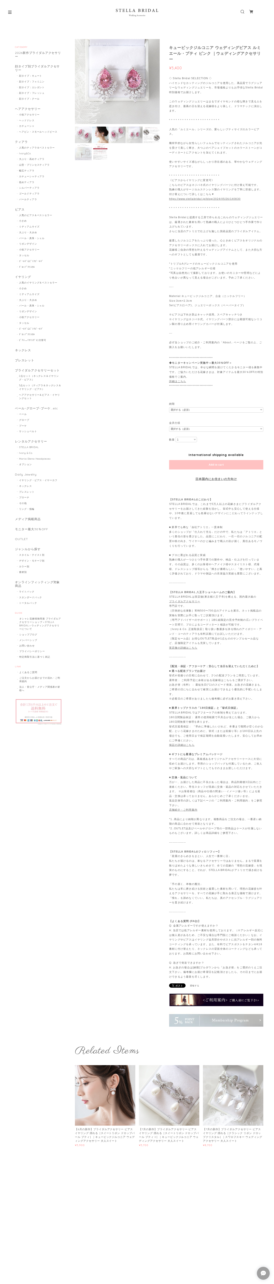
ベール (23, 414)
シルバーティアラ (29, 187)
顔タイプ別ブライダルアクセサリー (37, 68)
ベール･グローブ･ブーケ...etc (36, 408)
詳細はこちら (177, 381)
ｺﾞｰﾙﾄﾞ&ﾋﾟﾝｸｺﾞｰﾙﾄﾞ (31, 261)
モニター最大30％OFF (31, 529)
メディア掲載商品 (28, 519)
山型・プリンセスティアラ (34, 164)
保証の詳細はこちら (182, 744)
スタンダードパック (30, 597)
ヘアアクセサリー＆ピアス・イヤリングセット (39, 396)
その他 (23, 503)
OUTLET (21, 539)
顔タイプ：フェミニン (32, 81)
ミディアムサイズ (29, 226)
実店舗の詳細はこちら (183, 647)
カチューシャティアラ (32, 176)
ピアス (20, 209)
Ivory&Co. (25, 153)
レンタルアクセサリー (31, 441)
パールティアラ (28, 199)
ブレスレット (24, 360)
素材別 (23, 572)
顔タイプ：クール (29, 98)
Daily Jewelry (25, 474)
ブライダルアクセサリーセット (37, 370)
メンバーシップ (28, 640)
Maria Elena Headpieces (35, 458)
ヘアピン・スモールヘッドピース (38, 131)
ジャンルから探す (28, 549)
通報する (194, 985)
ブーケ (23, 425)
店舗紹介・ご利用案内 (183, 809)
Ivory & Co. (26, 452)
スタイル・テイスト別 (32, 554)
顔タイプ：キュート (30, 75)
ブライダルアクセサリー (184, 601)
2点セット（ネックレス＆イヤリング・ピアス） (39, 377)
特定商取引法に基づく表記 (34, 656)
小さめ (23, 220)
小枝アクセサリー (29, 114)
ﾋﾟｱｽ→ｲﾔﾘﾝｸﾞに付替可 (32, 340)
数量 (172, 439)
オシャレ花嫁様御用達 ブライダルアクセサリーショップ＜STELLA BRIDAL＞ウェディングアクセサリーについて (40, 623)
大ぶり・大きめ (28, 232)
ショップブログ (28, 634)
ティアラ (21, 142)
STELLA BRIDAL (29, 447)
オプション (25, 464)
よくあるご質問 (28, 672)
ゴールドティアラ (29, 193)
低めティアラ (26, 182)
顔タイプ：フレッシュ (32, 92)
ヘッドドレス (26, 120)
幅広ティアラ (26, 170)
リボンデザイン (28, 243)
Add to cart (216, 464)
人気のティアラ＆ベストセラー (37, 147)
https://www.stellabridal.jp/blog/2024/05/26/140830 (205, 198)
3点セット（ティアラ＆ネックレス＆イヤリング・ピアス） (40, 387)
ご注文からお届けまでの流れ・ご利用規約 (39, 679)
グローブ (24, 419)
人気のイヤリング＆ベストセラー (38, 282)
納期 (172, 403)
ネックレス (23, 350)
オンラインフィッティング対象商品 (37, 584)
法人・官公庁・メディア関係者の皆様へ (39, 688)
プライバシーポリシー (32, 651)
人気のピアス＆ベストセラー (35, 215)
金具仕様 (174, 422)
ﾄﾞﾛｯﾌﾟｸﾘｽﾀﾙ (27, 266)
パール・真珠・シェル (32, 238)
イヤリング (23, 277)
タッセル (24, 255)
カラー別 (24, 566)
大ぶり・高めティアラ (32, 158)
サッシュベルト (28, 431)
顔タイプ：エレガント (32, 87)
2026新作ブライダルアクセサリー (38, 54)
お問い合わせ (27, 645)
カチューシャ (26, 125)
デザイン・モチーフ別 (32, 560)
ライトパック (26, 591)
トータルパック (28, 602)
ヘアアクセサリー (28, 109)
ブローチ (24, 497)
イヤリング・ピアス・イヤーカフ (38, 480)
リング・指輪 (26, 508)
